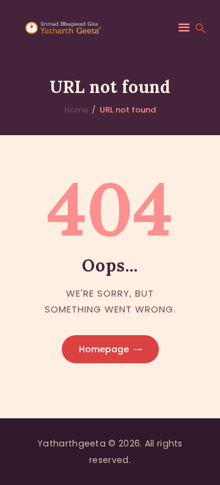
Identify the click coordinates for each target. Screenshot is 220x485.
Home (76, 110)
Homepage (104, 349)
